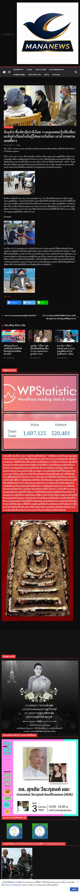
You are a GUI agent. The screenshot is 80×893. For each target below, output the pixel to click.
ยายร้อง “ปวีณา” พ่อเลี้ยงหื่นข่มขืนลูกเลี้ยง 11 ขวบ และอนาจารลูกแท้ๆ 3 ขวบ (39, 349)
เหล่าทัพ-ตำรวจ (18, 69)
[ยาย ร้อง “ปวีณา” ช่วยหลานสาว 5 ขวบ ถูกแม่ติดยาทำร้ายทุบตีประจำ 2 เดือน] (66, 331)
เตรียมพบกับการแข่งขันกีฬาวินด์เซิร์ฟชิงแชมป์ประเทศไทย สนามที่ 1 (13, 349)
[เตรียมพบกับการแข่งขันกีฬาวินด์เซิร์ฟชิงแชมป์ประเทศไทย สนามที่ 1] (13, 331)
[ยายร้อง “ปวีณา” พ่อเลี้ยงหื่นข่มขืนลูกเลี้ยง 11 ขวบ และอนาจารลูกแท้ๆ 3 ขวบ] (40, 331)
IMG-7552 (7, 296)
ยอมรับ (74, 889)
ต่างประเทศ (56, 74)
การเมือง (29, 69)
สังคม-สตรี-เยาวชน (35, 74)
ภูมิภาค (46, 74)
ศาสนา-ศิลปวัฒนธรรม (56, 69)
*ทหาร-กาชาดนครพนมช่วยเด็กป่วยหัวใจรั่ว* (20, 315)
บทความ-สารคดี (40, 69)
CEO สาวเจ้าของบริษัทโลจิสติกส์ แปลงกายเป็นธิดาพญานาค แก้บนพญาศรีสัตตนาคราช (59, 317)
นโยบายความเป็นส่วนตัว (13, 885)
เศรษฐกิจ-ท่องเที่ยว (19, 74)
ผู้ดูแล (19, 145)
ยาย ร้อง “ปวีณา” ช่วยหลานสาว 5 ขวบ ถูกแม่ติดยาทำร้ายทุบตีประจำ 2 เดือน (66, 349)
